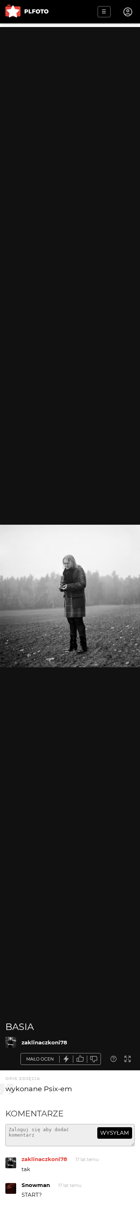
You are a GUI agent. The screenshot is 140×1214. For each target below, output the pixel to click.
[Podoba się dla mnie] (80, 1059)
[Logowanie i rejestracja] (128, 12)
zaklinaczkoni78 (44, 1042)
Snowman (36, 1185)
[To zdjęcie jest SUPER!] (66, 1059)
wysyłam (114, 1132)
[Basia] (10, 1042)
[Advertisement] (70, 97)
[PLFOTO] (27, 12)
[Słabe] (94, 1059)
